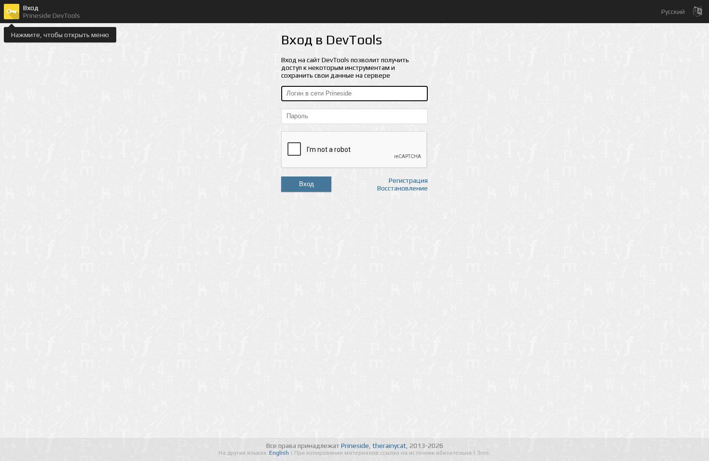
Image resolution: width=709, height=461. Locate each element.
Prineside (355, 445)
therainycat (389, 445)
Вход (306, 184)
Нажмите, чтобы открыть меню (60, 35)
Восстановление (402, 188)
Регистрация (408, 180)
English (279, 452)
